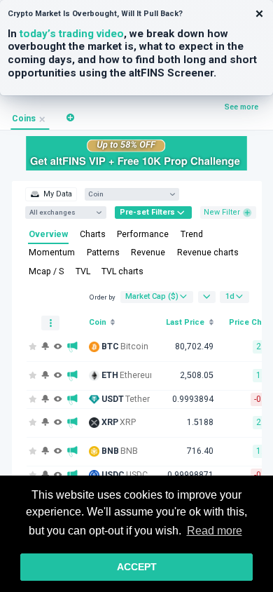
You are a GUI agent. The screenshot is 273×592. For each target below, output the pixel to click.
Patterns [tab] (103, 252)
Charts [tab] (93, 234)
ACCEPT (137, 566)
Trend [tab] (192, 234)
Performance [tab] (143, 234)
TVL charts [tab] (123, 271)
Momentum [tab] (52, 252)
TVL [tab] (83, 271)
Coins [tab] (24, 118)
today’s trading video (72, 33)
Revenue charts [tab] (208, 252)
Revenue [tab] (148, 252)
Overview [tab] (48, 234)
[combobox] (127, 194)
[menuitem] (50, 194)
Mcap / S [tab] (46, 271)
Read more (214, 531)
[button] (70, 117)
